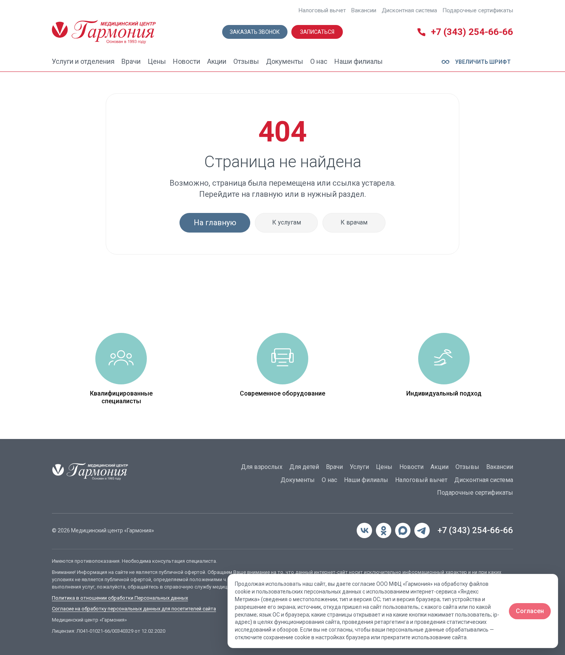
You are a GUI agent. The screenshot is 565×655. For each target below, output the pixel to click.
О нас (318, 61)
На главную (215, 222)
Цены (157, 61)
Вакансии (363, 10)
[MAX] (402, 530)
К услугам (286, 222)
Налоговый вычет (322, 10)
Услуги (359, 466)
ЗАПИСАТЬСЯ (317, 32)
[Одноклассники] (383, 530)
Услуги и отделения (83, 61)
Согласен (530, 611)
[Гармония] (104, 32)
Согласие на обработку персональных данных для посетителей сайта (134, 609)
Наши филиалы (358, 61)
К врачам (354, 222)
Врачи (131, 61)
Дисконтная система (409, 10)
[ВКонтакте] (364, 530)
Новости (186, 61)
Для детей (304, 466)
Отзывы (246, 61)
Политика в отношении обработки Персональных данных (120, 598)
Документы (284, 61)
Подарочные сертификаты (477, 10)
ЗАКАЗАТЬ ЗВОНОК (255, 32)
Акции (216, 61)
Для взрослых (261, 466)
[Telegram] (422, 530)
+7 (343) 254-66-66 (475, 530)
